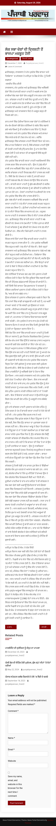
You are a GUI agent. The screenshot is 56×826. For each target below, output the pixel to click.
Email (11, 749)
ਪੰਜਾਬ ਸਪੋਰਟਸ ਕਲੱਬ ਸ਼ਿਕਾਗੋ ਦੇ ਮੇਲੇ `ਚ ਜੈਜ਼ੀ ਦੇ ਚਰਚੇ (26, 677)
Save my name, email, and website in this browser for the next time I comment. (15, 786)
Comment (13, 711)
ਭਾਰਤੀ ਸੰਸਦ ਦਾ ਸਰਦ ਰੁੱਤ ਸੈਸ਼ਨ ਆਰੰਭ (46, 627)
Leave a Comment (15, 67)
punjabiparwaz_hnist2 (34, 63)
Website (12, 761)
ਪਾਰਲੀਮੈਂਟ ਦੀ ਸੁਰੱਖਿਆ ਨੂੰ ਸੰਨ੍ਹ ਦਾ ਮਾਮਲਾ (22, 648)
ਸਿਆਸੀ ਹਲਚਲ (27, 59)
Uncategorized (12, 59)
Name (11, 738)
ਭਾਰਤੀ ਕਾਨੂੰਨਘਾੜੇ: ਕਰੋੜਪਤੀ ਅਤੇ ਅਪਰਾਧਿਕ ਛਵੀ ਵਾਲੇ (13, 627)
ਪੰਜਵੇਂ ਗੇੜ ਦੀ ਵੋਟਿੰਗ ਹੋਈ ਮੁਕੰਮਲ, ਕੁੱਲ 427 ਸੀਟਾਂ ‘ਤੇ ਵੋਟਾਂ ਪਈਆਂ (28, 664)
